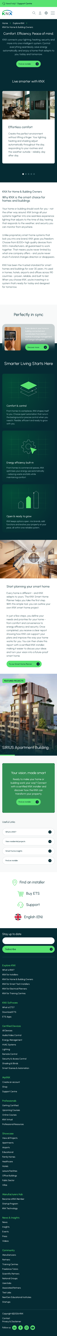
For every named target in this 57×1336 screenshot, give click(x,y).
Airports (6, 1147)
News (4, 1222)
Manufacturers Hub (12, 1194)
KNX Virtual (7, 1119)
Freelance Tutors (10, 1269)
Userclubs (6, 1283)
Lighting (6, 1049)
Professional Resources (13, 1124)
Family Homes (8, 1157)
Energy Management (12, 1040)
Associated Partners (11, 1288)
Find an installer (32, 882)
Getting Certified (10, 1105)
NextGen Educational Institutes (16, 1297)
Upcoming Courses (11, 1110)
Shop (4, 1087)
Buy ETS (33, 893)
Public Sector (8, 1180)
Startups (6, 1302)
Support (33, 904)
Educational (7, 1152)
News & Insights (10, 1217)
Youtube (32, 1327)
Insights (5, 1227)
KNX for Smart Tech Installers (16, 984)
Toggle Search (34, 13)
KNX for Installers (10, 974)
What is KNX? (8, 970)
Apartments (8, 1142)
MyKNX (6, 1077)
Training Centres (10, 1264)
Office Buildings (9, 1175)
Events (5, 1231)
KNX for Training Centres (14, 993)
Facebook (20, 1327)
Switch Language (46, 13)
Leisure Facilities (9, 1171)
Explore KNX (18, 23)
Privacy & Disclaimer (11, 1321)
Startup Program (10, 1203)
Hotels (5, 1166)
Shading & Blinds (10, 1063)
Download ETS (9, 1012)
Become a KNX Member (13, 1199)
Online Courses (9, 1115)
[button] (23, 174)
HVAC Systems (9, 1044)
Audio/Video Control (11, 1035)
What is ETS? (8, 1007)
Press (4, 1236)
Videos (5, 1241)
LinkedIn (14, 1327)
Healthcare (7, 1161)
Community (8, 1250)
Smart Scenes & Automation (15, 1068)
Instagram (26, 1327)
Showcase (8, 1133)
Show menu (53, 13)
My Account (40, 13)
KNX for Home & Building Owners (17, 979)
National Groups (9, 1278)
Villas (4, 1185)
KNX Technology (10, 1208)
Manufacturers (9, 1255)
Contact (6, 1318)
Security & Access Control (14, 1058)
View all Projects (9, 1138)
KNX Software (10, 1002)
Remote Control (9, 1054)
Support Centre (24, 3)
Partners (6, 1259)
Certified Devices (11, 1026)
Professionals (9, 1100)
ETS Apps (6, 1016)
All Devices (7, 1030)
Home (5, 23)
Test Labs (6, 1292)
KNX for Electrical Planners (14, 988)
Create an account (11, 1082)
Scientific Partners (10, 1273)
